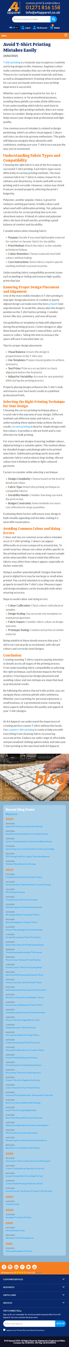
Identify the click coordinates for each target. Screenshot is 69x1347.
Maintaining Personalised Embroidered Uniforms (26, 1140)
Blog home (11, 814)
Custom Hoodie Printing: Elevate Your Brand (24, 1184)
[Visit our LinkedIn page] (16, 1267)
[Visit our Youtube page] (34, 1267)
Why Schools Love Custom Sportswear (22, 1133)
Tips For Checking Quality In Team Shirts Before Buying (29, 841)
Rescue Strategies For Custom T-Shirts (21, 922)
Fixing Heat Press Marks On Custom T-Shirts (24, 877)
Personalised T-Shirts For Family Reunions (23, 1073)
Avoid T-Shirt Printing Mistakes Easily (21, 1110)
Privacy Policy (22, 1330)
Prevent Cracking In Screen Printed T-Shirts (24, 982)
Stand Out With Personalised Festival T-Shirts (24, 975)
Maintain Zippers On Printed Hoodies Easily (24, 907)
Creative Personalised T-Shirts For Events (23, 1043)
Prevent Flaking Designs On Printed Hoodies (24, 930)
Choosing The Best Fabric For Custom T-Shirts (25, 1050)
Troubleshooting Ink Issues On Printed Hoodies (25, 1012)
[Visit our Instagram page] (10, 1267)
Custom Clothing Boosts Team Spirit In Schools (25, 1168)
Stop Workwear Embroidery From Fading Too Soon (27, 834)
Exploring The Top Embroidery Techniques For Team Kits (29, 1095)
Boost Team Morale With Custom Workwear (24, 1118)
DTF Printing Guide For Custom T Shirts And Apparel (27, 856)
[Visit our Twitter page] (28, 1267)
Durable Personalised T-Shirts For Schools (23, 937)
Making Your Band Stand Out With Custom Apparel (27, 1125)
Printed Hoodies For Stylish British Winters (23, 1065)
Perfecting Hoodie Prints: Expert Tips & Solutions (26, 990)
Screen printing (21, 426)
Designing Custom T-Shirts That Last (20, 1027)
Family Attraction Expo (15, 1230)
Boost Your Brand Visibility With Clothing (23, 1103)
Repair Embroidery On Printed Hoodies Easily (25, 945)
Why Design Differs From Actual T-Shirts (22, 915)
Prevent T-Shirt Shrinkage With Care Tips (22, 1020)
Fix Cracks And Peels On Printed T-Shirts (22, 1035)
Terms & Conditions (37, 1330)
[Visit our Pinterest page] (22, 1267)
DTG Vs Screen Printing (15, 892)
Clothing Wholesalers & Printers (19, 1251)
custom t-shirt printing (21, 729)
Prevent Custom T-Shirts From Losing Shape (24, 967)
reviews (38, 1272)
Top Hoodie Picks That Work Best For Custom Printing (28, 885)
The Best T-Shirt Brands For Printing (21, 864)
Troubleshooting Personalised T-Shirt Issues (24, 952)
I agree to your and (25, 1330)
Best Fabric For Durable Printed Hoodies (23, 1148)
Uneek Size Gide (12, 1204)
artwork (53, 303)
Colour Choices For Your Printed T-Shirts (23, 1088)
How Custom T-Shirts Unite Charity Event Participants (28, 1161)
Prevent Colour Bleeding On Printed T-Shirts (24, 1005)
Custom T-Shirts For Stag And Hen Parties (23, 1080)
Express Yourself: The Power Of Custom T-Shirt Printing (29, 1191)
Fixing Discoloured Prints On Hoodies (21, 900)
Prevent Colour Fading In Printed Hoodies (23, 960)
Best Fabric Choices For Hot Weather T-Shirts (24, 997)
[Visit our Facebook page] (4, 1267)
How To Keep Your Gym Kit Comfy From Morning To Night (30, 849)
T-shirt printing (11, 62)
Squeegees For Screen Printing (18, 1217)
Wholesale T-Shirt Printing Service (20, 1238)
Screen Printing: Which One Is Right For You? (24, 1176)
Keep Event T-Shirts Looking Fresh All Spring (24, 826)
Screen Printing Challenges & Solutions (22, 1058)
